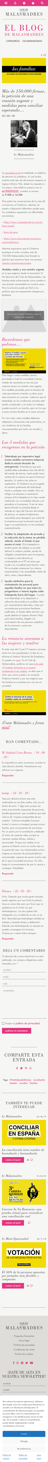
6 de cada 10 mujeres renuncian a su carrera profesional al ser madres (22, 667)
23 (28, 1160)
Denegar (24, 1441)
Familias (34, 1083)
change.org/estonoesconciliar (16, 263)
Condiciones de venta (24, 1349)
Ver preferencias (24, 1449)
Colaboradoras (32, 41)
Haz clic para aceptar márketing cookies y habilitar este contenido (24, 315)
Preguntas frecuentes (24, 1336)
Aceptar (24, 1434)
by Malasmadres (24, 154)
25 (28, 1285)
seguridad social (13, 172)
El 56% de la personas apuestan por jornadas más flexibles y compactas (23, 1275)
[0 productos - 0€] (33, 3)
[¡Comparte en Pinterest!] (26, 1068)
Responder (8, 775)
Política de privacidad (24, 1344)
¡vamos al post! (13, 1159)
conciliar (23, 1083)
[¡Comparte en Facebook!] (17, 1068)
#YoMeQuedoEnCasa (20, 1079)
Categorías (13, 41)
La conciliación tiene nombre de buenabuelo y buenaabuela (23, 1151)
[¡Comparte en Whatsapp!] (30, 1068)
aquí (18, 660)
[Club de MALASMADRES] (24, 14)
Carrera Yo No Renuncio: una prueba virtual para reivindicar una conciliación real (22, 1212)
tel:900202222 (10, 191)
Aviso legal (24, 1340)
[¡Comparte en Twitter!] (21, 1068)
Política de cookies (24, 1354)
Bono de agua (11, 232)
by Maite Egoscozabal (15, 1238)
